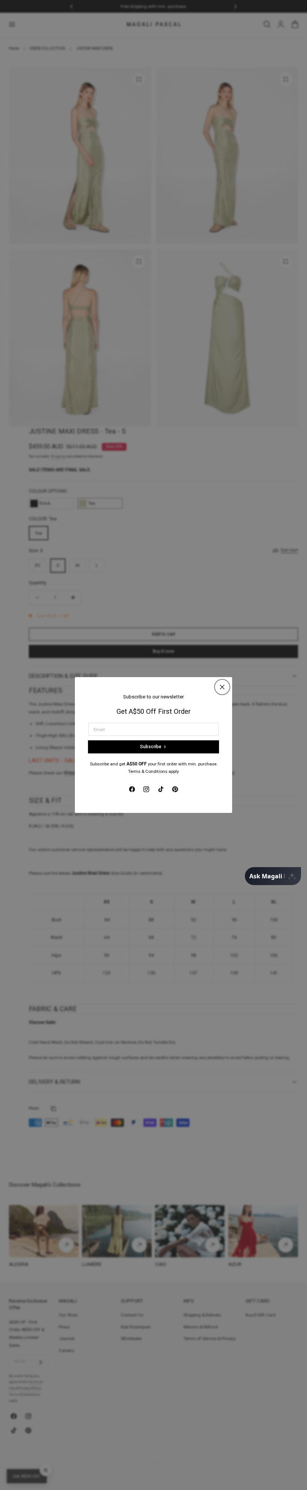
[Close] (222, 687)
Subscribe (150, 746)
